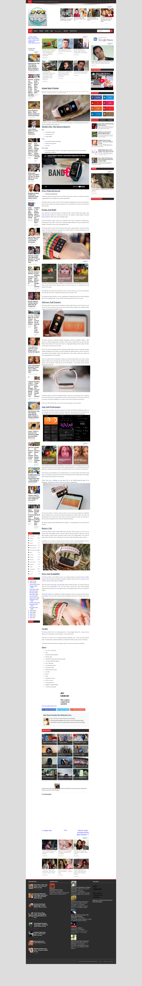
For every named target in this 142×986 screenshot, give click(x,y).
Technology (64, 92)
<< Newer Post (47, 830)
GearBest (61, 580)
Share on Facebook (50, 709)
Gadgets (83, 91)
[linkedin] (109, 1)
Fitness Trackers (78, 91)
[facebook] (94, 1)
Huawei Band (44, 92)
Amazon (44, 579)
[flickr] (103, 1)
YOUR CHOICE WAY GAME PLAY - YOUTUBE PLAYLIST (34, 42)
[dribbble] (106, 1)
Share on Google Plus (79, 709)
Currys (52, 579)
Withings (55, 480)
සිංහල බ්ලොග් (58, 31)
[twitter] (97, 1)
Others (46, 31)
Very (47, 579)
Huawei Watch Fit (46, 216)
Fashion (41, 31)
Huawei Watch (49, 92)
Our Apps (66, 31)
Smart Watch (59, 92)
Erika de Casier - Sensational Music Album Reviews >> (83, 833)
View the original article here (49, 706)
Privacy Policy (73, 31)
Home (30, 31)
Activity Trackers (71, 91)
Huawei (86, 91)
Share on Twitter (64, 709)
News (51, 31)
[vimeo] (100, 1)
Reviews (35, 31)
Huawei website (85, 577)
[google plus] (112, 1)
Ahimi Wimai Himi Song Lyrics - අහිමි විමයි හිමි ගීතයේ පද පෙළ (46, 1)
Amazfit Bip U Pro (55, 586)
